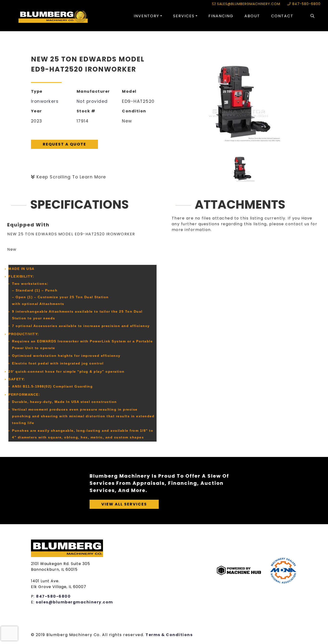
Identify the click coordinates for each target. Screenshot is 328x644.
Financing (220, 16)
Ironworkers (45, 101)
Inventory (146, 16)
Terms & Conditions (169, 635)
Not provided (92, 101)
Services (183, 16)
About (252, 16)
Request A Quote (64, 144)
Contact (282, 16)
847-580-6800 (306, 3)
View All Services (124, 504)
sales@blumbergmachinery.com (248, 3)
